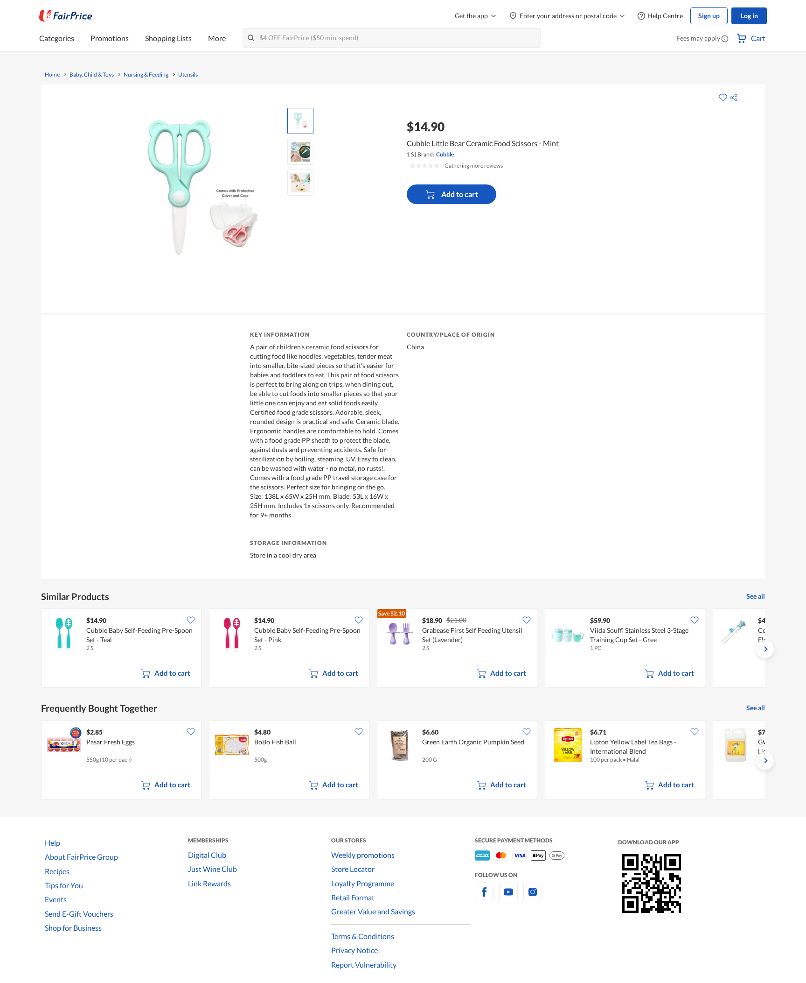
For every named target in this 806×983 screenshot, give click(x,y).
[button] (725, 39)
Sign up (709, 16)
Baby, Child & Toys (91, 75)
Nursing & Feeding (146, 75)
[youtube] (508, 897)
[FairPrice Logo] (65, 15)
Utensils (188, 75)
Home (52, 75)
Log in (749, 16)
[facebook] (484, 897)
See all (755, 596)
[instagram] (532, 897)
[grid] (403, 649)
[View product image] (300, 121)
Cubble (445, 154)
